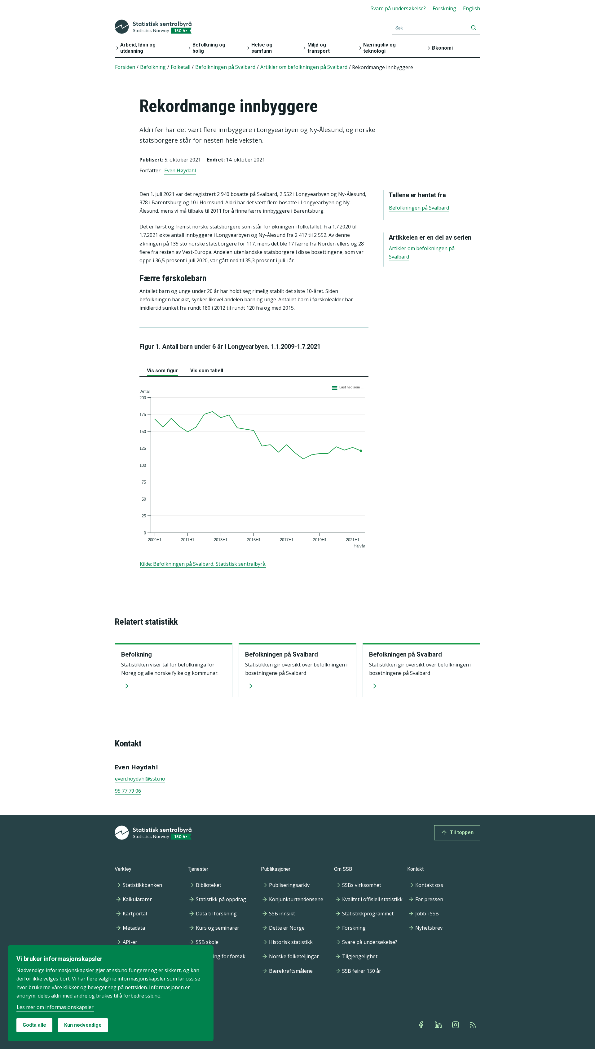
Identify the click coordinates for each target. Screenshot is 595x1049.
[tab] (162, 369)
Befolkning (136, 654)
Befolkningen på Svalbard (281, 654)
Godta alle (34, 1025)
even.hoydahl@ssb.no (140, 778)
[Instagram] (456, 1025)
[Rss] (473, 1025)
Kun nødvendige (83, 1025)
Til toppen (462, 832)
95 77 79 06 (128, 790)
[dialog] (111, 993)
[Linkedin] (439, 1025)
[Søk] (473, 27)
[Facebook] (421, 1025)
